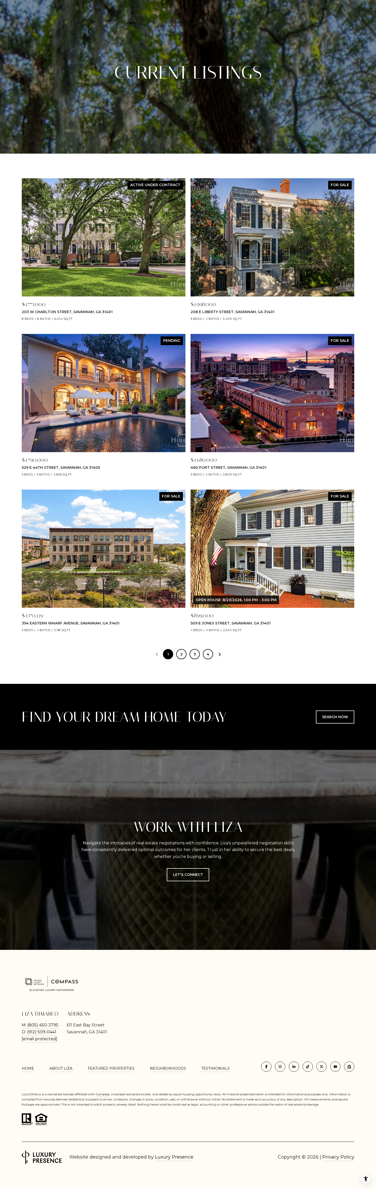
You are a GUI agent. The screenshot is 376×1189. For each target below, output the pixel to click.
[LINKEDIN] (294, 1066)
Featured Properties (111, 1068)
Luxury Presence (174, 1157)
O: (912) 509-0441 (39, 1031)
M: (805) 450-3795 (40, 1025)
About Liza (60, 1068)
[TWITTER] (321, 1066)
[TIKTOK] (308, 1066)
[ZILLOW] (349, 1066)
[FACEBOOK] (266, 1066)
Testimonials (215, 1068)
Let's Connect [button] (188, 874)
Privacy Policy (338, 1157)
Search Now (335, 717)
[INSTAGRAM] (280, 1066)
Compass (102, 1094)
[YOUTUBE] (335, 1066)
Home (28, 1068)
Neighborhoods (168, 1068)
